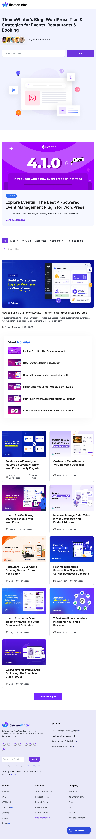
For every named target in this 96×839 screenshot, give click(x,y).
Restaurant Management (63, 736)
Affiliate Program (77, 817)
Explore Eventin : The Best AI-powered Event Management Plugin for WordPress (45, 205)
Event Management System (65, 731)
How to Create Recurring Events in (41, 363)
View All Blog (46, 696)
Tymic (5, 823)
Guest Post (61, 581)
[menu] (92, 4)
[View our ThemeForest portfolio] (26, 744)
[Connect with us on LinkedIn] (30, 744)
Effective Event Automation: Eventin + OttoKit (48, 410)
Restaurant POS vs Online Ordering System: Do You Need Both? (21, 570)
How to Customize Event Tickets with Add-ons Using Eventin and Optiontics (23, 622)
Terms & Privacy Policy (35, 766)
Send (80, 53)
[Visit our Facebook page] (4, 744)
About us (73, 791)
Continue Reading (15, 220)
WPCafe (26, 240)
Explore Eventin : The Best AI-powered (44, 351)
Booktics (6, 807)
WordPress (40, 240)
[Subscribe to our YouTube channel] (35, 744)
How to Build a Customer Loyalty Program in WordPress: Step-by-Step (44, 312)
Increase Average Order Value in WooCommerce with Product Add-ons (71, 519)
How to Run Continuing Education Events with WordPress (20, 519)
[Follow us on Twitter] (20, 744)
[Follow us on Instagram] (15, 744)
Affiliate (72, 812)
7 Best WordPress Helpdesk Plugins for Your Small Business (70, 622)
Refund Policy (41, 802)
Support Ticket (42, 797)
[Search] (5, 249)
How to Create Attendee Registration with (45, 375)
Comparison (56, 240)
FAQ (70, 807)
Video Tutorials (42, 812)
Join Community (76, 797)
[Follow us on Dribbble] (4, 749)
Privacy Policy (42, 807)
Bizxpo (5, 818)
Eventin (14, 240)
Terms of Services (43, 791)
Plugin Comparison (14, 476)
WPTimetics (7, 802)
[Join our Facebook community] (9, 744)
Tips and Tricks (75, 240)
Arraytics (15, 774)
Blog (7, 327)
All (5, 240)
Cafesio (5, 813)
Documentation (42, 817)
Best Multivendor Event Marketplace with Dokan (49, 398)
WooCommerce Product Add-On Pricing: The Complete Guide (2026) (24, 673)
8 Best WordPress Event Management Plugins (48, 387)
